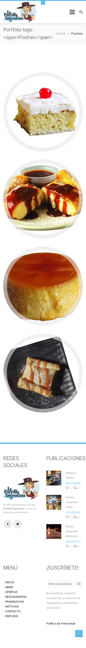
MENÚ (9, 587)
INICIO (9, 582)
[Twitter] (17, 524)
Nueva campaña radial (72, 502)
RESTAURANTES (16, 596)
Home (61, 34)
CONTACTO (13, 611)
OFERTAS (11, 592)
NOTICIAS (12, 606)
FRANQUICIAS (14, 601)
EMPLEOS (11, 616)
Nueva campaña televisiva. (72, 531)
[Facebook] (7, 524)
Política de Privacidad (60, 623)
